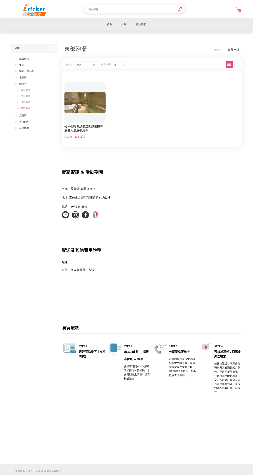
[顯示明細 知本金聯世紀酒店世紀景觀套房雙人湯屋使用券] (85, 102)
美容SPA (23, 121)
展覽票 (22, 115)
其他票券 (24, 128)
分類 (123, 24)
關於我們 (141, 24)
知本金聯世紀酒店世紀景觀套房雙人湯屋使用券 (83, 128)
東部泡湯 (25, 108)
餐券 (21, 65)
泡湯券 (22, 83)
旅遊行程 (24, 58)
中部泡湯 (25, 96)
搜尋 (180, 9)
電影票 (22, 77)
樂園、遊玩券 (26, 71)
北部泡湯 (25, 102)
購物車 (238, 9)
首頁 (109, 24)
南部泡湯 (25, 90)
